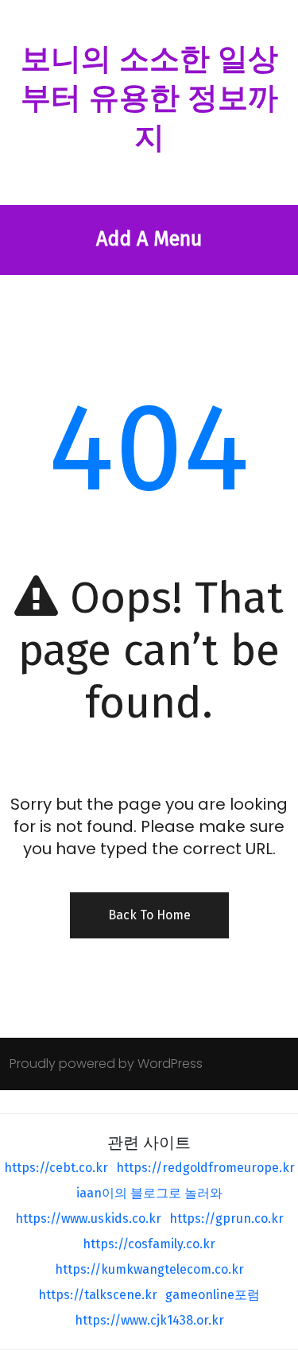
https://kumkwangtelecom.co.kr (149, 1269)
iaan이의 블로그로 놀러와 (149, 1193)
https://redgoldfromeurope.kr (205, 1167)
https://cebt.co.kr (56, 1167)
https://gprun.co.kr (226, 1218)
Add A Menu (149, 239)
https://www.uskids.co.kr (88, 1218)
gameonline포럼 (212, 1294)
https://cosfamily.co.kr (149, 1243)
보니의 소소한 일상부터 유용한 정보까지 (149, 98)
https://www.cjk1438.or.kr (149, 1320)
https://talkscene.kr (97, 1294)
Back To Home (149, 915)
